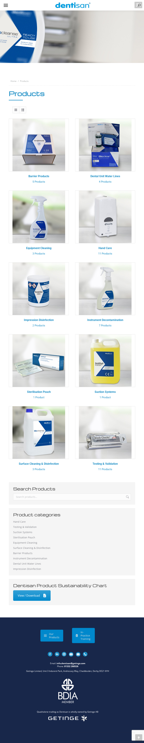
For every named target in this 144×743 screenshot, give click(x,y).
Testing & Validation (105, 466)
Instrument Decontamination (105, 322)
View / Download (29, 595)
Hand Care (105, 250)
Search (127, 497)
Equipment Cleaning (38, 250)
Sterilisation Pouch (39, 394)
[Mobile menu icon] (6, 5)
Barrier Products (38, 179)
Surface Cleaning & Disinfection (39, 466)
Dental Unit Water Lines (105, 179)
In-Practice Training (85, 636)
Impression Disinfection (39, 322)
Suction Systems (105, 394)
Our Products (54, 635)
